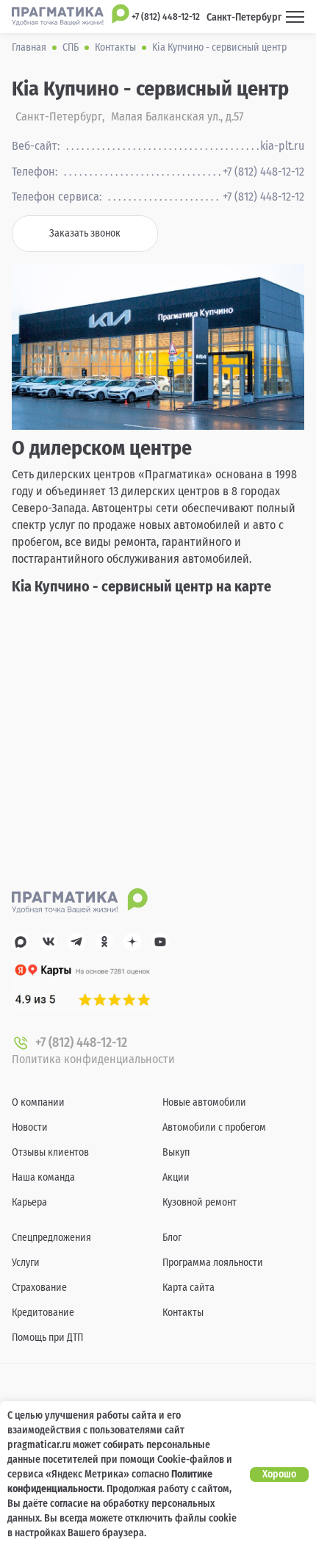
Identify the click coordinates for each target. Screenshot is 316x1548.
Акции (176, 1177)
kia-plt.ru (282, 146)
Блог (172, 1237)
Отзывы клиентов (50, 1152)
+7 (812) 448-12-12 (263, 172)
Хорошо (279, 1474)
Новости (30, 1127)
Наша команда (43, 1177)
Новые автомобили (204, 1102)
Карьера (29, 1202)
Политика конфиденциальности (93, 1059)
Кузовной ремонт (199, 1202)
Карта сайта (188, 1287)
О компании (38, 1102)
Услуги (26, 1262)
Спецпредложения (51, 1237)
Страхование (39, 1287)
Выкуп (176, 1152)
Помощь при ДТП (47, 1337)
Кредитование (43, 1312)
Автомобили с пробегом (214, 1127)
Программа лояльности (212, 1262)
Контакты (183, 1312)
